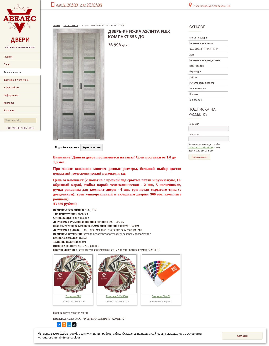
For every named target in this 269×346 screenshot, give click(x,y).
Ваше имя (194, 123)
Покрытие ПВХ (73, 296)
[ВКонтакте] (59, 324)
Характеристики (91, 147)
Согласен (242, 335)
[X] (74, 324)
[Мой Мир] (69, 324)
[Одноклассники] (64, 324)
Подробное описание (67, 147)
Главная (56, 25)
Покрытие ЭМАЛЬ (161, 296)
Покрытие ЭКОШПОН (117, 296)
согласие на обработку (200, 147)
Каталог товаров (70, 25)
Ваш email (194, 134)
